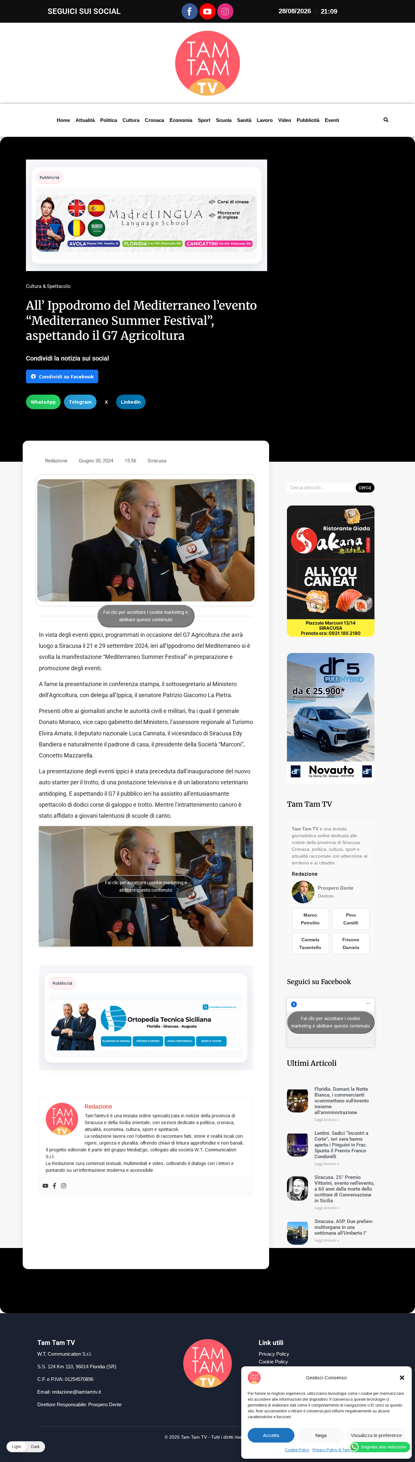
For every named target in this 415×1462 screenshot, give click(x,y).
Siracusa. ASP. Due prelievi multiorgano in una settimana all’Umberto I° (343, 1227)
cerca (365, 487)
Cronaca (154, 120)
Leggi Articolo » (326, 1120)
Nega (320, 1435)
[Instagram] (63, 1186)
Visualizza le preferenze (376, 1435)
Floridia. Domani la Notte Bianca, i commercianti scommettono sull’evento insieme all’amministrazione (341, 1100)
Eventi (332, 120)
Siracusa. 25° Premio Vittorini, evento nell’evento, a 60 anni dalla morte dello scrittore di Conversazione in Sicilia (344, 1189)
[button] (402, 1377)
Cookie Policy (297, 1450)
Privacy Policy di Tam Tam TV (339, 1450)
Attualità (85, 120)
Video (284, 120)
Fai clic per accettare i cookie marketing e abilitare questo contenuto (145, 616)
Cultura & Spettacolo (48, 286)
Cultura (131, 120)
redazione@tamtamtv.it (76, 1392)
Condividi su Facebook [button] (66, 376)
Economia (181, 120)
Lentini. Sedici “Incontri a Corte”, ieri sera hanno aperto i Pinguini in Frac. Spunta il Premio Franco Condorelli (341, 1144)
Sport (204, 120)
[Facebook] (54, 1186)
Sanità (244, 120)
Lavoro (265, 120)
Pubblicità (308, 120)
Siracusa (157, 461)
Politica (108, 120)
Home (63, 120)
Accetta (271, 1435)
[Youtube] (45, 1186)
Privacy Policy (274, 1354)
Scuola (223, 120)
